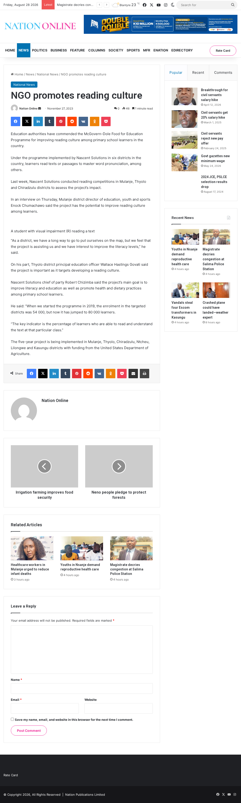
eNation (160, 50)
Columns (96, 50)
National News (47, 74)
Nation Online (28, 108)
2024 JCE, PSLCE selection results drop (214, 182)
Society (115, 50)
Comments (223, 72)
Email (16, 700)
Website (90, 700)
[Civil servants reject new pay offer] (184, 140)
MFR (146, 50)
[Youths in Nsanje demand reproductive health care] (81, 548)
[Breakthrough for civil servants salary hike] (184, 96)
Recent (198, 72)
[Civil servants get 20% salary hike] (184, 119)
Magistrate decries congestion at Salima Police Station (126, 569)
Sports (133, 50)
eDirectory (182, 50)
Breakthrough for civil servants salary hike (214, 95)
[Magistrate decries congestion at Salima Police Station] (131, 548)
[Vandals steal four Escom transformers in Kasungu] (185, 290)
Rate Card (223, 50)
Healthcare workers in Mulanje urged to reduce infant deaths (30, 569)
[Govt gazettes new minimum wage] (184, 162)
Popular (175, 72)
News (24, 50)
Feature (77, 50)
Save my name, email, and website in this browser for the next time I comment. (74, 719)
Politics (39, 50)
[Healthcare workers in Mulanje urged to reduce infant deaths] (32, 548)
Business (59, 50)
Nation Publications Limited (85, 794)
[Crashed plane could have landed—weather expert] (216, 290)
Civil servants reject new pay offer (212, 138)
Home (10, 50)
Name (16, 680)
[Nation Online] (40, 26)
